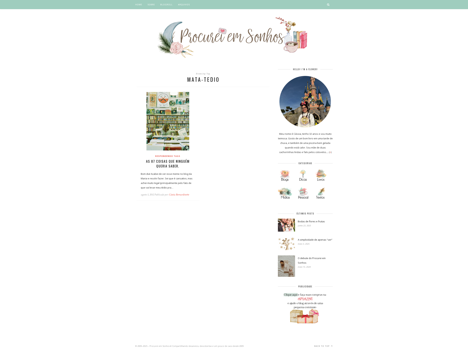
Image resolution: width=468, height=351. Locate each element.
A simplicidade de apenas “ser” (315, 239)
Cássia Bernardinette (179, 194)
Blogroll (166, 4)
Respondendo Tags (167, 156)
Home (138, 4)
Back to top (322, 346)
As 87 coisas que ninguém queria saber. (168, 163)
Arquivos (184, 4)
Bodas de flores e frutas (311, 221)
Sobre (151, 4)
